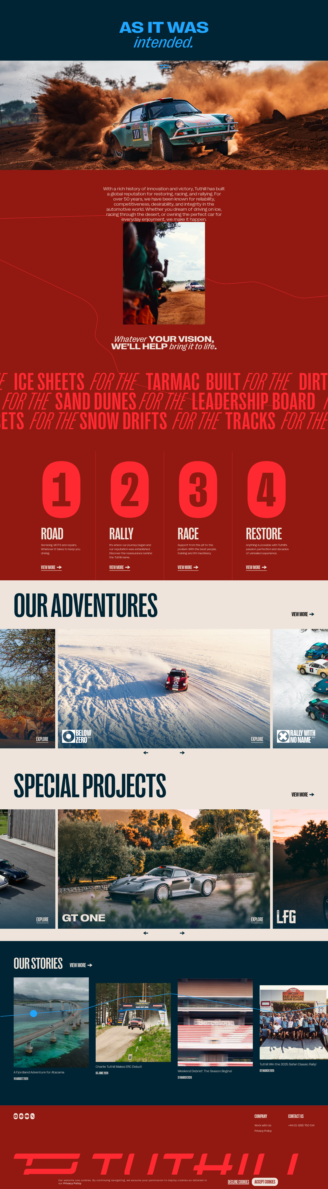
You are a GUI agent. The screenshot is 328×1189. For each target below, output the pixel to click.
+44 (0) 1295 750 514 (301, 1125)
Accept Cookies (265, 1182)
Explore (257, 739)
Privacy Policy (263, 1130)
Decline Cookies (238, 1182)
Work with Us (263, 1125)
